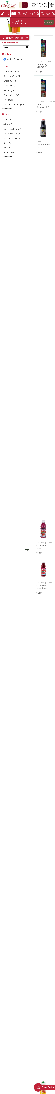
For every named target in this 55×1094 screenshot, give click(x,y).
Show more (7, 108)
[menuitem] (2, 13)
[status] (24, 21)
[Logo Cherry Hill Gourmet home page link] (8, 5)
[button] (39, 5)
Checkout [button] (48, 22)
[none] (43, 55)
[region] (32, 22)
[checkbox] (15, 59)
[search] (25, 5)
